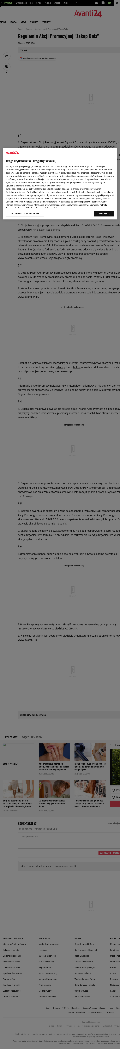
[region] (60, 184)
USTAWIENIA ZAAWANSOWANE (25, 214)
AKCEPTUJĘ (104, 214)
